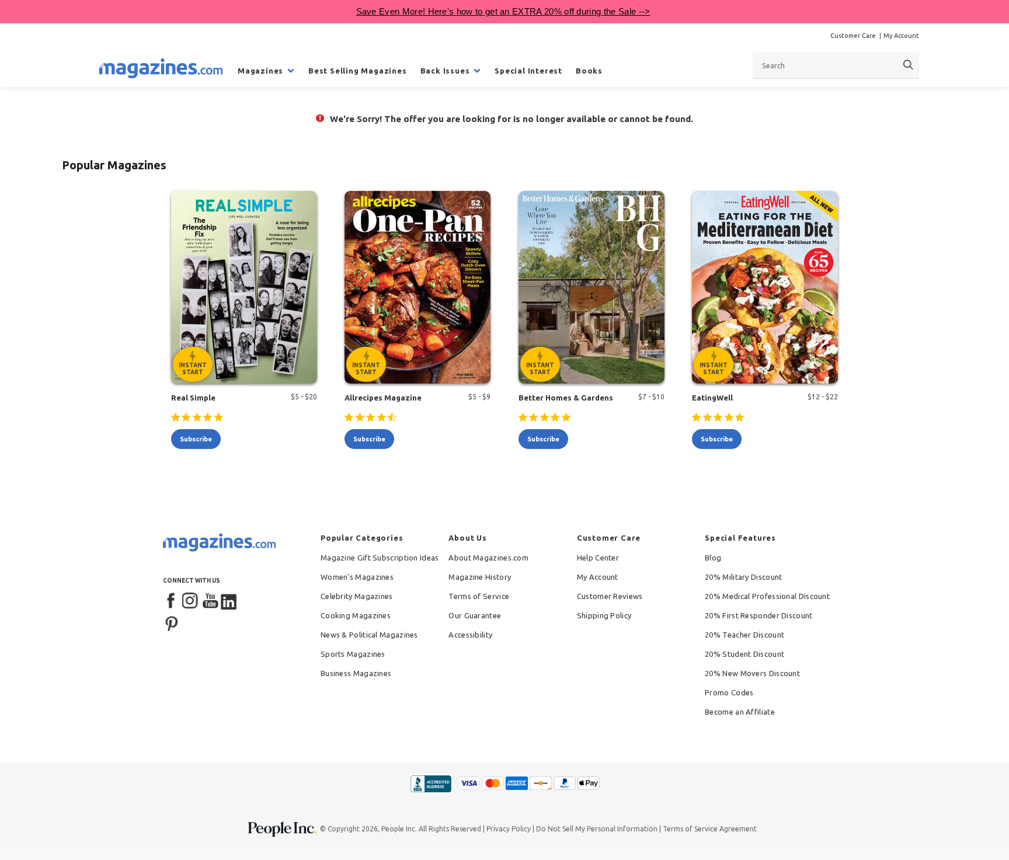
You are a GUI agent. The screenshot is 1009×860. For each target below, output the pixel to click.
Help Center (598, 557)
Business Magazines (356, 673)
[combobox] (836, 65)
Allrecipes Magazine (383, 398)
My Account (901, 35)
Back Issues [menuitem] (445, 71)
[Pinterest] (171, 622)
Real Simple (193, 398)
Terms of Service (478, 596)
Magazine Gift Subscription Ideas (380, 557)
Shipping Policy (604, 615)
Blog (713, 557)
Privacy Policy (508, 829)
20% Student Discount (744, 654)
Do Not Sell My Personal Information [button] (596, 829)
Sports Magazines (353, 654)
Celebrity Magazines (357, 596)
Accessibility (470, 635)
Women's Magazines (357, 577)
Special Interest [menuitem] (528, 71)
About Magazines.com (488, 557)
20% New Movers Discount (752, 673)
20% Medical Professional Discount (767, 596)
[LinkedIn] (229, 601)
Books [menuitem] (589, 71)
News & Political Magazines (369, 635)
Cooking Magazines (356, 615)
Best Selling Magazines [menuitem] (357, 71)
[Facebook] (171, 601)
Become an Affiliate (740, 712)
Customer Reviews (610, 596)
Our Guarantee (474, 615)
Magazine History (479, 577)
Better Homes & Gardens (566, 398)
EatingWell (712, 398)
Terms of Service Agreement (710, 829)
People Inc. (399, 829)
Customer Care (853, 35)
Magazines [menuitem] (260, 71)
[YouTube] (210, 601)
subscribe (196, 439)
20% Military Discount (743, 577)
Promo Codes (729, 692)
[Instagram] (191, 601)
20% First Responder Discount (758, 615)
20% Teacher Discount (744, 635)
